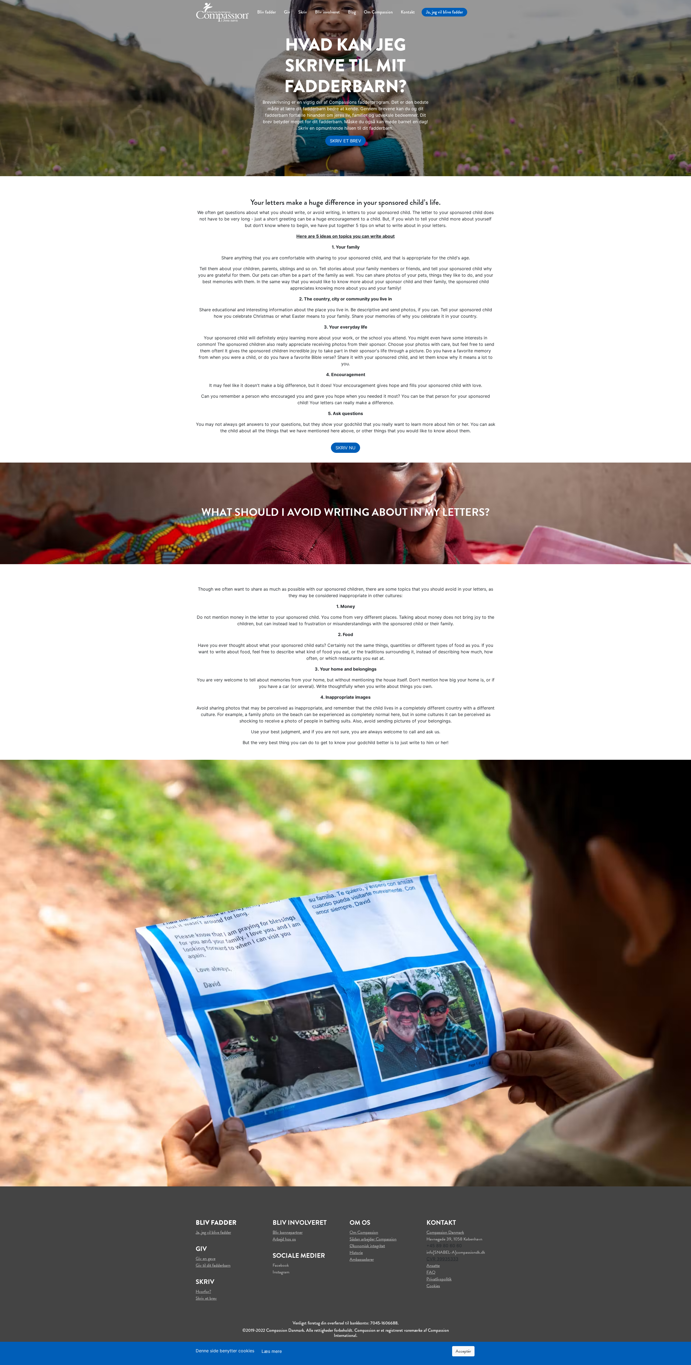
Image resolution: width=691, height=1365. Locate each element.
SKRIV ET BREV (345, 140)
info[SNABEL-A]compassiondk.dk (455, 1252)
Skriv (302, 12)
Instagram (281, 1272)
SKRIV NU (345, 447)
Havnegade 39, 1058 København (454, 1239)
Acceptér (463, 1351)
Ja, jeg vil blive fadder (444, 12)
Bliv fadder (266, 12)
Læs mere (272, 1351)
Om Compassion (378, 12)
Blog (352, 12)
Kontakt (408, 12)
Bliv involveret (327, 12)
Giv (287, 12)
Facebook (281, 1265)
